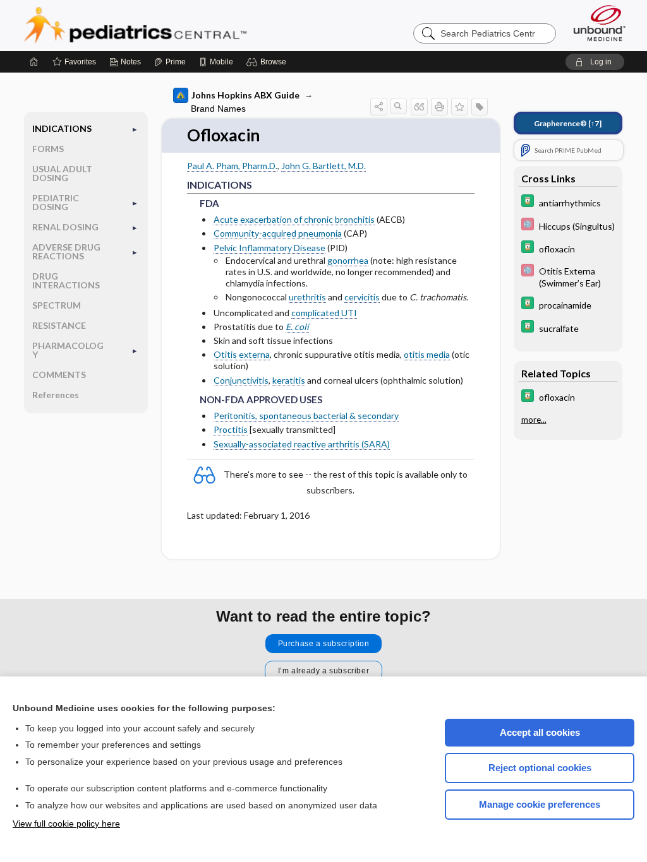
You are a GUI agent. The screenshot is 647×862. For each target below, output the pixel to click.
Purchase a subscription (324, 643)
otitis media (427, 354)
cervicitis (362, 297)
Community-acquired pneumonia (278, 233)
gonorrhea (347, 260)
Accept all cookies (540, 732)
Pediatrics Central (181, 25)
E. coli (297, 326)
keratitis (288, 380)
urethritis (307, 297)
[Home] (34, 62)
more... (534, 420)
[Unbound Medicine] (599, 23)
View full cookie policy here (66, 823)
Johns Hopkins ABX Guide (245, 95)
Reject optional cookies (539, 767)
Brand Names (218, 108)
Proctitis (231, 429)
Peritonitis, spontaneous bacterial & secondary (306, 415)
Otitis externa (242, 354)
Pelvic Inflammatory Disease (269, 247)
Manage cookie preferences (539, 804)
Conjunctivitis (241, 380)
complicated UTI (324, 312)
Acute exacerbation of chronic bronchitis (294, 219)
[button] (268, 62)
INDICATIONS (62, 128)
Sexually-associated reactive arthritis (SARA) (302, 444)
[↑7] (568, 123)
